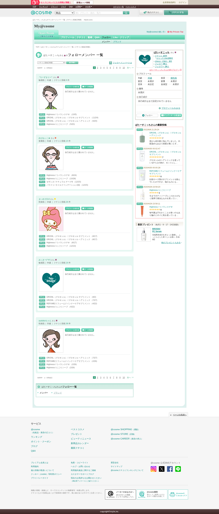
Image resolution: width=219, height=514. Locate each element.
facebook (170, 469)
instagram (153, 469)
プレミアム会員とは (39, 463)
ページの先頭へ (179, 415)
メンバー (106, 41)
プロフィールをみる (170, 108)
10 (124, 68)
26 (67, 202)
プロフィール (67, 37)
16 (67, 263)
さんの (165, 70)
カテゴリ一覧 (118, 7)
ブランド (54, 7)
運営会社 (114, 463)
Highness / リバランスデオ (58, 114)
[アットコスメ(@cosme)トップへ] (41, 13)
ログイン (182, 2)
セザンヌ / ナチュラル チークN (59, 182)
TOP (34, 7)
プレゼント (76, 434)
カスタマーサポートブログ (82, 474)
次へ (129, 68)
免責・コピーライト (79, 463)
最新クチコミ (77, 448)
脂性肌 (174, 78)
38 (67, 323)
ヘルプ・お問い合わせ (80, 466)
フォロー (106, 37)
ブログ (63, 7)
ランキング (43, 7)
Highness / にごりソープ (57, 124)
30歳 (150, 78)
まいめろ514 (44, 199)
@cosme (42, 431)
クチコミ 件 (161, 56)
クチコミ (81, 37)
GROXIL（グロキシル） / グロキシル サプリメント (68, 117)
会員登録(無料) (169, 2)
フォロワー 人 (162, 66)
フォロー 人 (161, 64)
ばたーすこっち (73, 55)
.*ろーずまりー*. (46, 77)
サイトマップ (116, 466)
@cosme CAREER (127, 438)
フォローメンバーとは (122, 63)
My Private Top (176, 32)
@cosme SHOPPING (125, 429)
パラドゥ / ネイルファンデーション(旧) (63, 185)
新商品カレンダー (80, 443)
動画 (90, 37)
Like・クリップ (121, 37)
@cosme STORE (123, 434)
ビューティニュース (81, 438)
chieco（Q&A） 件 (163, 61)
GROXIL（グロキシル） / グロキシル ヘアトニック (68, 121)
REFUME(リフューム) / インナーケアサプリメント (68, 303)
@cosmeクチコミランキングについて (127, 470)
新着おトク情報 (83, 2)
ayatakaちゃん (45, 321)
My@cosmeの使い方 (156, 32)
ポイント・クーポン (41, 441)
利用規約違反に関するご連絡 (83, 470)
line (178, 469)
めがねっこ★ (45, 138)
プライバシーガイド (39, 478)
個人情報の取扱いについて (42, 470)
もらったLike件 (164, 58)
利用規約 (35, 466)
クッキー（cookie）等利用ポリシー (46, 474)
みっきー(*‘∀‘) (45, 260)
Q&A (71, 7)
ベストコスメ (131, 7)
